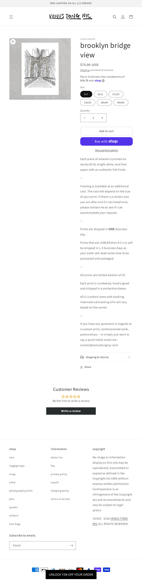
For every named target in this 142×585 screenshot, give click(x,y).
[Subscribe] (71, 545)
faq (53, 465)
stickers (13, 515)
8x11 (100, 94)
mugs (12, 474)
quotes (13, 507)
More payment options (106, 150)
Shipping (85, 70)
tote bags (15, 524)
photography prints (21, 490)
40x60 (120, 102)
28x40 (104, 102)
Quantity (84, 110)
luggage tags (16, 465)
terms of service (60, 499)
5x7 (86, 94)
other (12, 482)
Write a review (71, 411)
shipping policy (60, 490)
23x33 (87, 102)
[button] (11, 17)
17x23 (115, 94)
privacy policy (59, 474)
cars (11, 457)
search (55, 482)
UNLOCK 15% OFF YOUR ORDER (71, 574)
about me (56, 457)
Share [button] (87, 367)
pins (11, 499)
